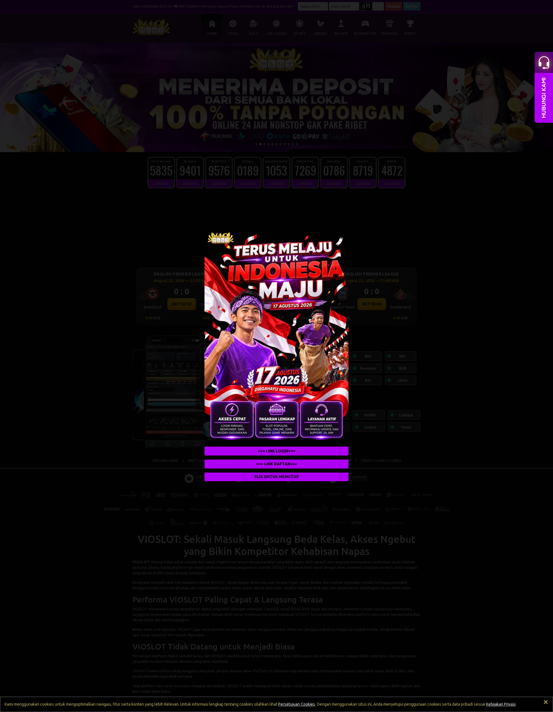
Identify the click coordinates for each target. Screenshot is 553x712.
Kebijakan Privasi (501, 704)
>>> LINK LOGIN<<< (276, 451)
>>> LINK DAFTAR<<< (276, 464)
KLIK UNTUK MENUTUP (276, 477)
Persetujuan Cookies (296, 704)
